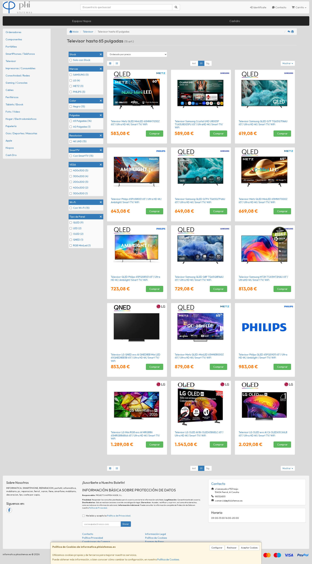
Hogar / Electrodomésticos (21, 119)
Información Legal (155, 534)
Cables (10, 90)
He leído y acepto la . (108, 515)
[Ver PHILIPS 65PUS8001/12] (137, 172)
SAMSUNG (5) (81, 74)
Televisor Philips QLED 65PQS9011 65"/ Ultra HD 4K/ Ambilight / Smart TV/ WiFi (263, 356)
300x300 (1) (80, 193)
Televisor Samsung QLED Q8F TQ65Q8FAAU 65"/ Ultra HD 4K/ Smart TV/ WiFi (199, 278)
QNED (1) (78, 239)
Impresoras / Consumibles (20, 68)
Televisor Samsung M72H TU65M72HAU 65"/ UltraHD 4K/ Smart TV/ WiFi (263, 278)
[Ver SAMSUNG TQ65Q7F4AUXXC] (201, 172)
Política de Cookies (168, 559)
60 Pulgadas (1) (81, 126)
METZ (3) (78, 86)
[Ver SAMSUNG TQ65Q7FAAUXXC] (265, 94)
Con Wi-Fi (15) (81, 207)
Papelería (11, 126)
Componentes (14, 39)
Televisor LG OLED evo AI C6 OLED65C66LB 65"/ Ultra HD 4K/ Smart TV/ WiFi (263, 434)
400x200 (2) (80, 187)
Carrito (300, 7)
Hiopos (10, 147)
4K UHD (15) (79, 141)
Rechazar (232, 547)
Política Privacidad (92, 537)
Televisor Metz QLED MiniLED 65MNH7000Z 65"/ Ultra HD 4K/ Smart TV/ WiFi (263, 200)
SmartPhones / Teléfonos (20, 53)
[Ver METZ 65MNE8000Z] (201, 327)
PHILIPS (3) (79, 91)
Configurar (216, 547)
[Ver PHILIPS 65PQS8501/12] (137, 249)
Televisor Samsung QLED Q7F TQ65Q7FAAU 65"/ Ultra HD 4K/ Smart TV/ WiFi (263, 123)
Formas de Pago (154, 541)
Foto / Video (13, 111)
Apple (9, 140)
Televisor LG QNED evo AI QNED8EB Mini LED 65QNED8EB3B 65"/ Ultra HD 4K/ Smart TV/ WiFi (135, 357)
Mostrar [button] (287, 63)
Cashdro (234, 21)
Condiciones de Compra (96, 541)
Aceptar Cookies (249, 547)
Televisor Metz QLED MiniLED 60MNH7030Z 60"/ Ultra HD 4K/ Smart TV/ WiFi (135, 123)
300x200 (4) (80, 176)
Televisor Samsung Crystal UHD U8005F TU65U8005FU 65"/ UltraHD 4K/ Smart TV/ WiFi (199, 124)
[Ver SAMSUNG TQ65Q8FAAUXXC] (201, 249)
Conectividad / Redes (18, 75)
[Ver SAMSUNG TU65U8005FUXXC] (201, 94)
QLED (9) (78, 222)
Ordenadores (13, 32)
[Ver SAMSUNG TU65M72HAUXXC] (265, 249)
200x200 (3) (80, 181)
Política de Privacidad (98, 508)
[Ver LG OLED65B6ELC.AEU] (201, 405)
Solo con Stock (81, 60)
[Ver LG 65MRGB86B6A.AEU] (137, 405)
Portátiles (11, 46)
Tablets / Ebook (14, 104)
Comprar (154, 133)
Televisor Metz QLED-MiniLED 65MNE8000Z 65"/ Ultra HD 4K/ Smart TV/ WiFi (199, 356)
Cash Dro (11, 155)
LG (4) (76, 80)
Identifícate (259, 7)
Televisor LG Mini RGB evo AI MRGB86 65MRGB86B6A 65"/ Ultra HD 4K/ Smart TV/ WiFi (135, 435)
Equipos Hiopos (81, 21)
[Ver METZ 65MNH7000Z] (265, 172)
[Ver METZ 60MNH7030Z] (137, 94)
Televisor (11, 61)
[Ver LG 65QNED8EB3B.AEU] (137, 327)
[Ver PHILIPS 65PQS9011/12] (265, 327)
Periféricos (12, 97)
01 (201, 63)
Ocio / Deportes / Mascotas (21, 133)
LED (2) (77, 228)
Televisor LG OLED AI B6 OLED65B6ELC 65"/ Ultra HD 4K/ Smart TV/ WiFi (199, 434)
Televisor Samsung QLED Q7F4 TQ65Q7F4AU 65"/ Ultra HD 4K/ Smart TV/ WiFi (200, 200)
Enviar (126, 524)
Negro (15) (79, 106)
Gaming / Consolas (16, 82)
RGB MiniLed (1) (82, 245)
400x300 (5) (80, 170)
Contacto (280, 7)
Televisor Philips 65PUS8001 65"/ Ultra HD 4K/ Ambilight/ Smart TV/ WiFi (136, 200)
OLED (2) (78, 233)
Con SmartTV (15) (83, 155)
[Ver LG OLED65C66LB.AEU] (265, 405)
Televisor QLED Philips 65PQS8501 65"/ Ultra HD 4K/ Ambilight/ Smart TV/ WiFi (135, 278)
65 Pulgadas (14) (82, 121)
